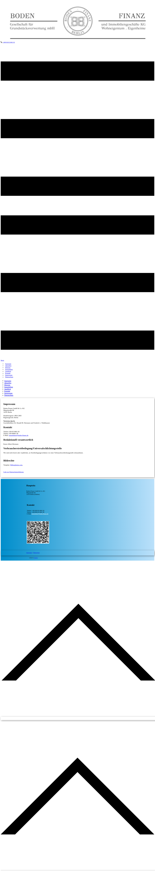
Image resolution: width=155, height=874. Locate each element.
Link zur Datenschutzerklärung (13, 472)
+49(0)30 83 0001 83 (9, 42)
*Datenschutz (36, 552)
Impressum (29, 552)
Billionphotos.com (16, 465)
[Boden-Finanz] (77, 40)
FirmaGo (36, 557)
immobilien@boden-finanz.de (18, 435)
